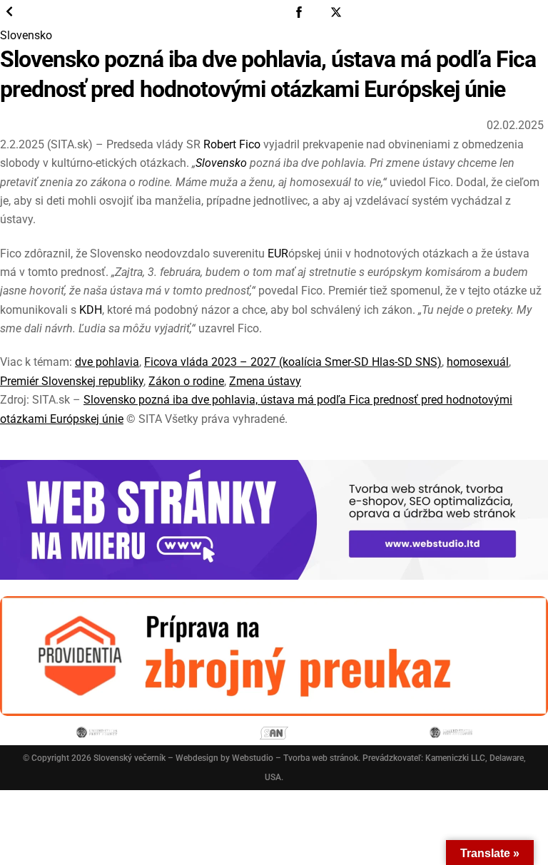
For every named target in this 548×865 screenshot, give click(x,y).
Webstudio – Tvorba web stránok (295, 758)
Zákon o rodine (186, 381)
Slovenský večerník (129, 758)
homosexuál (478, 362)
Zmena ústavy (265, 381)
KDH (90, 310)
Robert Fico (231, 144)
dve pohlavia (107, 362)
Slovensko (26, 35)
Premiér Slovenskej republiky (71, 381)
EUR (278, 253)
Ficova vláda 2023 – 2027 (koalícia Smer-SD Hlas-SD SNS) (293, 362)
